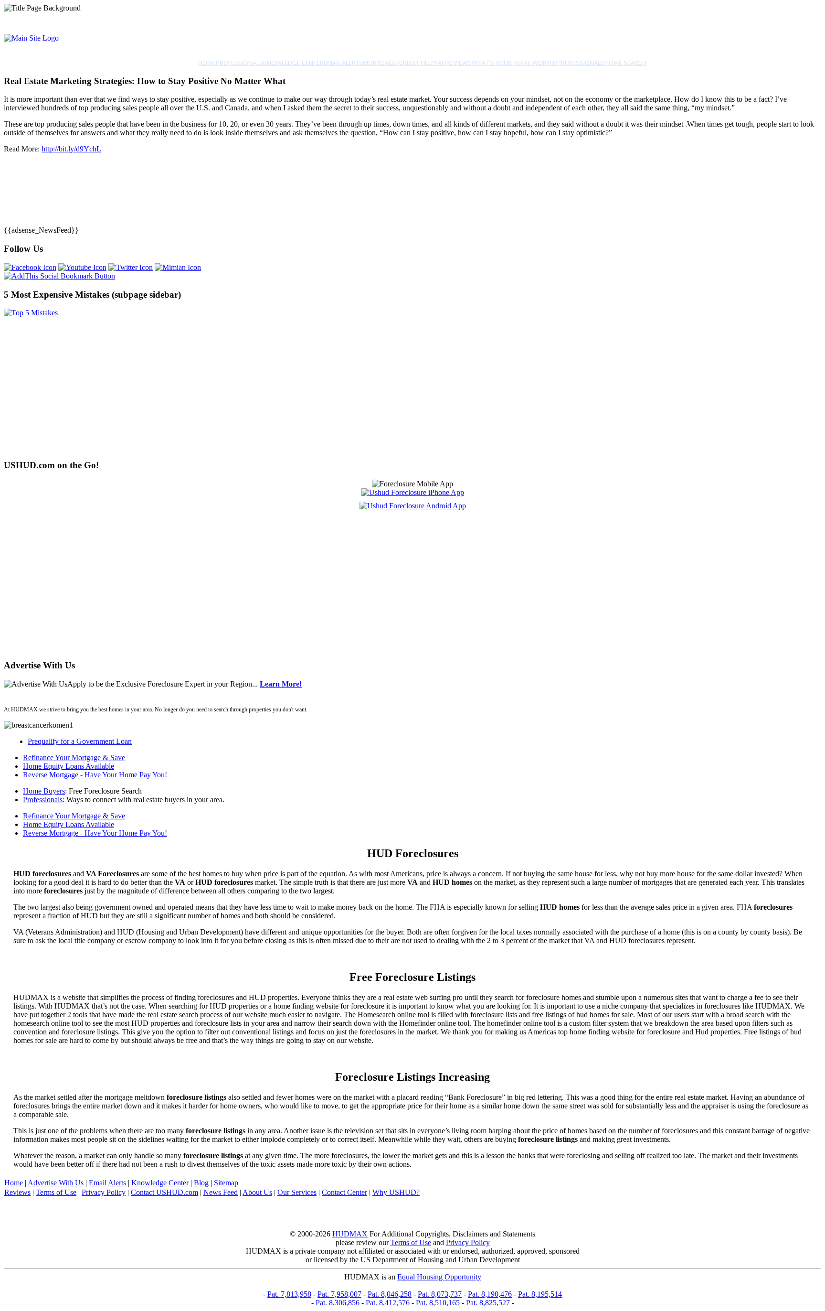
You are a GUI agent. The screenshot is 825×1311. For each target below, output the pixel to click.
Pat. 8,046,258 (390, 1294)
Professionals (239, 62)
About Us (257, 1192)
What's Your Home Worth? (514, 62)
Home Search (625, 62)
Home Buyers (44, 791)
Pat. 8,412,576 (388, 1303)
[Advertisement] (290, 384)
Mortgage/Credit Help (399, 62)
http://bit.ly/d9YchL (71, 149)
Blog (201, 1183)
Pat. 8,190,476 (490, 1294)
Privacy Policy (104, 1192)
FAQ (440, 62)
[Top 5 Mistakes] (31, 313)
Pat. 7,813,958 (289, 1294)
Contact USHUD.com (164, 1192)
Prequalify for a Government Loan (80, 741)
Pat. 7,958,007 (339, 1294)
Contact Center (344, 1192)
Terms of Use (56, 1192)
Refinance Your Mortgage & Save (74, 757)
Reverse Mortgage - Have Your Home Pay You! (95, 775)
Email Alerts (343, 62)
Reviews (459, 62)
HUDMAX (350, 1234)
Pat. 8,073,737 (440, 1294)
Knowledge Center (293, 62)
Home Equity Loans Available (68, 766)
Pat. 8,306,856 (338, 1303)
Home (207, 62)
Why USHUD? (396, 1192)
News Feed (220, 1192)
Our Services (297, 1192)
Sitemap (226, 1183)
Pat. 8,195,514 (540, 1294)
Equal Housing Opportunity (439, 1277)
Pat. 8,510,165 (438, 1303)
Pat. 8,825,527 (488, 1303)
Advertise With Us (56, 1183)
